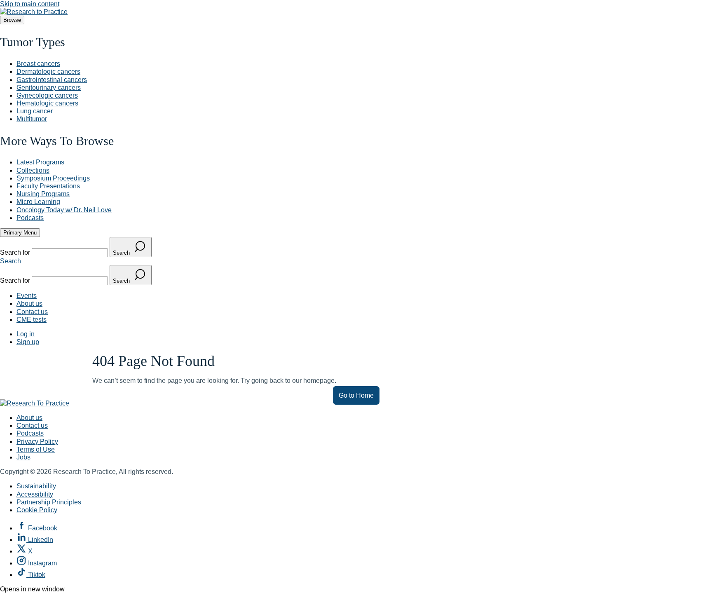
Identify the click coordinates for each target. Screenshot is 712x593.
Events (26, 295)
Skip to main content (29, 3)
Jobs (23, 457)
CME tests (31, 319)
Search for (16, 252)
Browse (12, 20)
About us (29, 303)
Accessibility (34, 494)
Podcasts (30, 433)
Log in (25, 334)
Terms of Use (35, 449)
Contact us (32, 311)
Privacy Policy (37, 441)
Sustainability (36, 486)
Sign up (27, 341)
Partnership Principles (48, 502)
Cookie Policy (36, 509)
